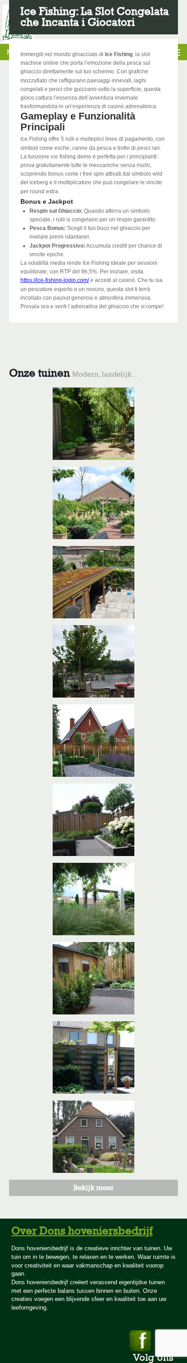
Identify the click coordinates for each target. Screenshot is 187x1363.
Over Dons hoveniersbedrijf (82, 1230)
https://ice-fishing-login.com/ (54, 280)
